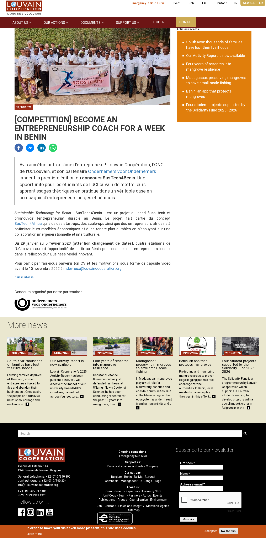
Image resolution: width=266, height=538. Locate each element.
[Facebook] (19, 147)
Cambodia (111, 481)
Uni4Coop (109, 495)
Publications (107, 499)
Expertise (132, 491)
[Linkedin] (41, 147)
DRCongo (146, 481)
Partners (134, 495)
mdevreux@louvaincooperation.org (92, 268)
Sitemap (134, 510)
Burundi (150, 476)
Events (158, 495)
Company (152, 466)
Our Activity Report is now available (215, 55)
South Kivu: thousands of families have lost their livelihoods (24, 364)
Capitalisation (138, 499)
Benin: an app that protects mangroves (195, 363)
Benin (128, 476)
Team (122, 495)
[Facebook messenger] (30, 147)
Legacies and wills (131, 466)
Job (191, 3)
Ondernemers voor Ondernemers (122, 171)
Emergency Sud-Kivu (133, 456)
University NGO (151, 491)
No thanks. (228, 531)
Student (159, 22)
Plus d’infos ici (24, 277)
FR (235, 3)
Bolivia (138, 476)
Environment (158, 499)
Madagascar (129, 481)
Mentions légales (157, 506)
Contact (221, 3)
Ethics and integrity (131, 506)
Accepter (210, 531)
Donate (186, 22)
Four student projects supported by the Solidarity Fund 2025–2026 (239, 366)
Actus (147, 495)
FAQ (204, 3)
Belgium (116, 476)
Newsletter (253, 3)
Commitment (115, 491)
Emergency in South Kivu (148, 3)
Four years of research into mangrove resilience (110, 364)
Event (177, 3)
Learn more (34, 533)
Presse (122, 499)
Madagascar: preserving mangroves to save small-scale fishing (153, 366)
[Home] (23, 7)
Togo (157, 481)
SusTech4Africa (28, 223)
